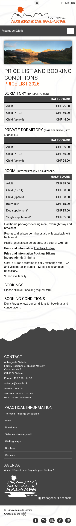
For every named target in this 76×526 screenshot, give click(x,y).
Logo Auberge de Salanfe (38, 14)
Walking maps (13, 441)
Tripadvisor (52, 520)
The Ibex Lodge (44, 248)
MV (24, 514)
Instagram (43, 520)
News (8, 420)
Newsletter (11, 427)
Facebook (35, 520)
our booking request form (35, 289)
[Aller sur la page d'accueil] (20, 486)
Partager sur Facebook (56, 497)
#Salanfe (60, 520)
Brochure (10, 448)
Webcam (10, 455)
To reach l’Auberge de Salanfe (22, 413)
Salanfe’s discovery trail (18, 434)
